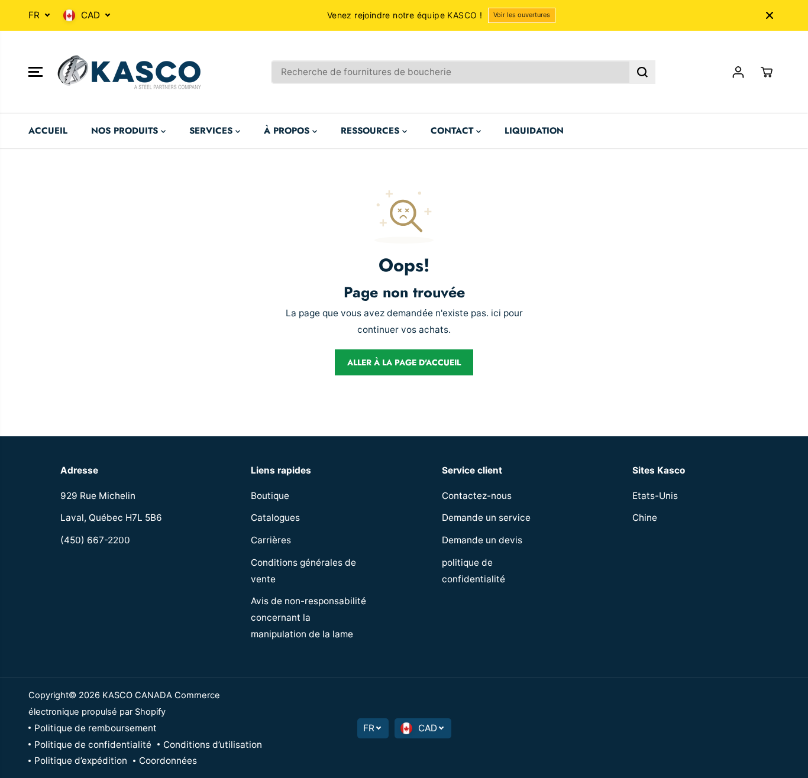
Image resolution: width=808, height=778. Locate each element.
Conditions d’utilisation (212, 744)
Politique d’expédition (80, 760)
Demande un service (486, 517)
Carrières (271, 540)
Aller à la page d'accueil (404, 362)
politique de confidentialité (473, 571)
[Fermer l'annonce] (769, 15)
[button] (35, 72)
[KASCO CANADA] (129, 72)
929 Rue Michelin (97, 495)
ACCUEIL (47, 130)
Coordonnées (168, 760)
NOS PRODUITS (126, 130)
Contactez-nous (477, 495)
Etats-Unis (655, 495)
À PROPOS (288, 130)
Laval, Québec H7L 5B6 (111, 517)
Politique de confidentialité (92, 744)
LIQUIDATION (534, 130)
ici (496, 313)
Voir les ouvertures (521, 15)
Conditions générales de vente (303, 571)
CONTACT (453, 130)
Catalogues (275, 517)
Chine (644, 517)
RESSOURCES (371, 130)
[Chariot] (767, 72)
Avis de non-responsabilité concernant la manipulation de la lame (308, 617)
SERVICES (212, 130)
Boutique (270, 495)
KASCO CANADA (137, 695)
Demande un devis (482, 540)
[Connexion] (738, 72)
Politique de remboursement (95, 728)
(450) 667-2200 (95, 540)
